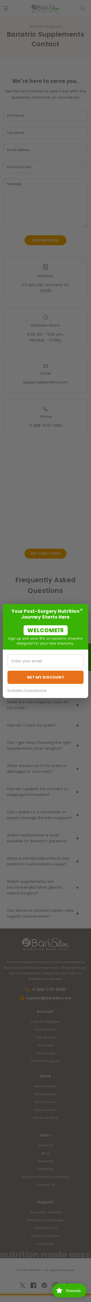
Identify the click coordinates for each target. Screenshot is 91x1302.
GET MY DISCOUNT (45, 677)
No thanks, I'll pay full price (27, 690)
